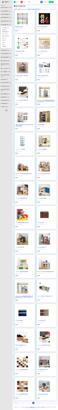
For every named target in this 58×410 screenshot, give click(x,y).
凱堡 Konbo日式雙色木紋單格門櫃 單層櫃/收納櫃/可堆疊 (45, 271)
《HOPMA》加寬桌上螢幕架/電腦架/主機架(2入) (44, 345)
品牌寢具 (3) (4, 29)
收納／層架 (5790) (5, 27)
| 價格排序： (46, 2)
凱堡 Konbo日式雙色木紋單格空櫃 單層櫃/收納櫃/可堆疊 (23, 173)
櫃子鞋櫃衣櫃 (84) (5, 31)
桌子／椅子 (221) (5, 33)
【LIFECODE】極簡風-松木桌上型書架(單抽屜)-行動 (44, 296)
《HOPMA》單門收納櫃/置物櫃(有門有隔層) (21, 394)
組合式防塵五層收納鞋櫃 (40, 124)
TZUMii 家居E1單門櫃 (40, 222)
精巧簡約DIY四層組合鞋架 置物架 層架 (42, 75)
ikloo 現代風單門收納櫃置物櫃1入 (42, 198)
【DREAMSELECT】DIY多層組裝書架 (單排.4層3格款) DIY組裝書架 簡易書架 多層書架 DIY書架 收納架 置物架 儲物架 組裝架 (24, 297)
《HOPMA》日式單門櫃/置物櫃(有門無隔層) (21, 369)
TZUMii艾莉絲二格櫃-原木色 (41, 320)
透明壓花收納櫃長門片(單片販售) (20, 51)
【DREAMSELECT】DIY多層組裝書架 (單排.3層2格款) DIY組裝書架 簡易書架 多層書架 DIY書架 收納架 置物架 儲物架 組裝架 (46, 101)
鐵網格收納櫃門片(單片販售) (19, 26)
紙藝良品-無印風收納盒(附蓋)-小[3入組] (21, 345)
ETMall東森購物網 (31, 407)
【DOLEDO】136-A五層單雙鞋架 (20, 149)
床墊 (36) (3, 38)
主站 (43, 407)
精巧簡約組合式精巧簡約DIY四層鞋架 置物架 (21, 75)
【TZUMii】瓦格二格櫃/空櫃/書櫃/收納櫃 (21, 198)
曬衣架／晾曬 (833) (5, 36)
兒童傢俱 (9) (4, 46)
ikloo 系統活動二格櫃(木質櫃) (19, 247)
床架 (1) (3, 44)
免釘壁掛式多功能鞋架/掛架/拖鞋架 (42, 26)
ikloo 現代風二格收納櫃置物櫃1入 (42, 149)
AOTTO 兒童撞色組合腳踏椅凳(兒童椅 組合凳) (21, 222)
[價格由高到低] (52, 2)
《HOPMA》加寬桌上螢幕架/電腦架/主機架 (21, 100)
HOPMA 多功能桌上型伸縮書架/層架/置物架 (43, 173)
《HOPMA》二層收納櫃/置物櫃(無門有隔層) (21, 271)
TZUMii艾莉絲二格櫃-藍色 (19, 320)
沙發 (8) (3, 42)
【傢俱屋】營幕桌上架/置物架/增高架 (42, 394)
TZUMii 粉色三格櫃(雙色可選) (41, 247)
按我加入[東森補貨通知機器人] (34, 9)
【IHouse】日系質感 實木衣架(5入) (42, 51)
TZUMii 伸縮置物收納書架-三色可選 (42, 369)
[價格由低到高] (50, 2)
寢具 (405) (4, 40)
